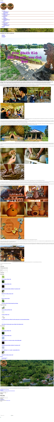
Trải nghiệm (4, 18)
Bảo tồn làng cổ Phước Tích (6, 279)
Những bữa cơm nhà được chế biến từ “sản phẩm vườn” (11, 288)
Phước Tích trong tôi (6, 25)
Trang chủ (3, 30)
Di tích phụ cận (5, 15)
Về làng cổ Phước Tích (5, 314)
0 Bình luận (3, 35)
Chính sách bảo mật (4, 369)
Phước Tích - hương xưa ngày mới (7, 293)
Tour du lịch (5, 20)
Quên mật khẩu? (2, 399)
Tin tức (1, 356)
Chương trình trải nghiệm (6, 19)
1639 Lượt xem (4, 36)
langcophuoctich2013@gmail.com (6, 376)
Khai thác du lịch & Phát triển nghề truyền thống (10, 303)
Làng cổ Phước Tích (6, 11)
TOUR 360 (3, 26)
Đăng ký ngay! (8, 400)
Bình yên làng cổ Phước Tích (6, 335)
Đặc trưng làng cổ (5, 12)
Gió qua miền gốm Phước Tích (7, 309)
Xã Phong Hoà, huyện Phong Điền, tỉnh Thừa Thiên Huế (7, 390)
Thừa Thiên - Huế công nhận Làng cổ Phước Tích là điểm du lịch (12, 324)
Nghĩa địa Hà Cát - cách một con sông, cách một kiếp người (11, 340)
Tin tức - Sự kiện (5, 23)
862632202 (3, 377)
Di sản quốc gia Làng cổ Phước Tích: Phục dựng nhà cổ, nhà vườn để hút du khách (15, 319)
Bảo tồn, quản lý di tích (6, 298)
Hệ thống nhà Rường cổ (6, 14)
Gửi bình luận (2, 272)
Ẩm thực (4, 17)
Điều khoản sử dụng (4, 370)
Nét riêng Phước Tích (6, 22)
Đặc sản (4, 21)
